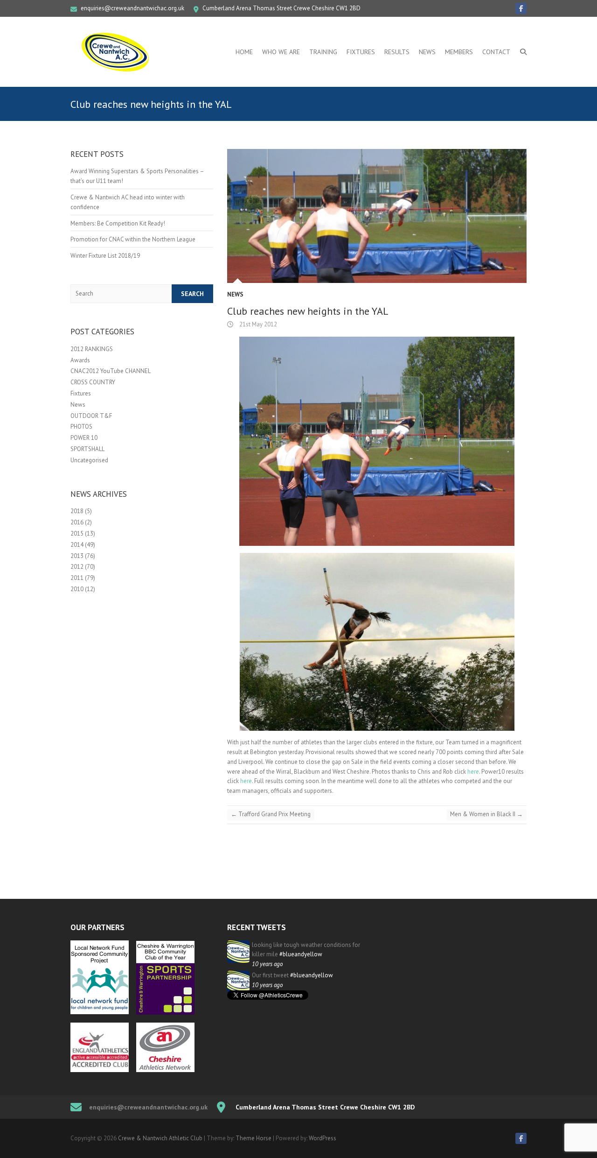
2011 (76, 578)
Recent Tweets (256, 927)
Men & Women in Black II (486, 814)
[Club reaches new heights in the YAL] (377, 216)
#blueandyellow (300, 954)
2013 (76, 556)
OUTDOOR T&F (91, 416)
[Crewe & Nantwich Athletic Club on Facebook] (521, 8)
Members (459, 52)
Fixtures (361, 52)
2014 (76, 545)
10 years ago (267, 964)
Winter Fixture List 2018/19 (105, 256)
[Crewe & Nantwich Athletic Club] (117, 51)
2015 (76, 533)
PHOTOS (81, 427)
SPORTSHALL (87, 449)
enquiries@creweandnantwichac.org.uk (132, 8)
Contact (496, 52)
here (473, 772)
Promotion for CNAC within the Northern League (132, 239)
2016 (76, 522)
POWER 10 (83, 438)
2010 (76, 589)
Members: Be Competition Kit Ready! (117, 223)
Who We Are (281, 52)
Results (397, 52)
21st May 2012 (257, 324)
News (427, 52)
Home (244, 52)
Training (323, 52)
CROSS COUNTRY (92, 382)
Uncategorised (89, 460)
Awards (80, 360)
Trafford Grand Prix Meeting (271, 814)
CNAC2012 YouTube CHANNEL (110, 371)
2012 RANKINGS (91, 349)
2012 (76, 567)
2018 (76, 511)
